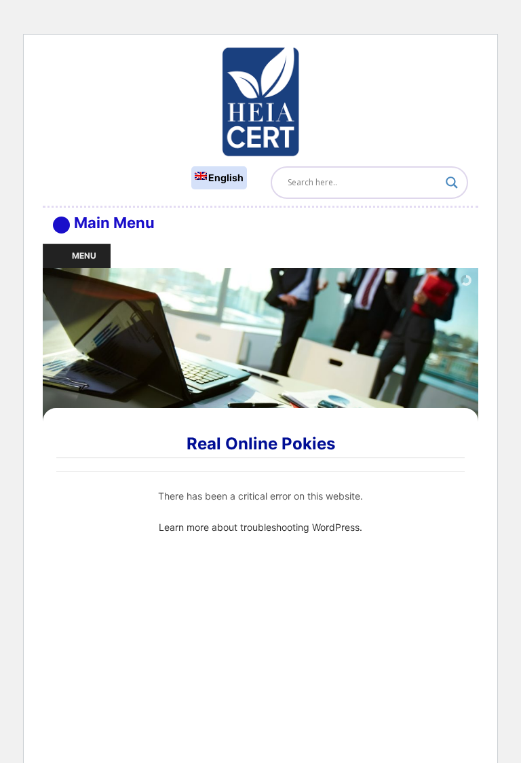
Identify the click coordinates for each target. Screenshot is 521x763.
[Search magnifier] (451, 182)
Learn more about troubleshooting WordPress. (260, 527)
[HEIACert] (260, 101)
